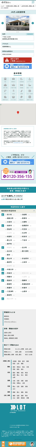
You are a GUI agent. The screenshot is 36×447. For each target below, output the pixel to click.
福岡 (14, 395)
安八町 (11, 215)
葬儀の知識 (7, 349)
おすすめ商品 (29, 352)
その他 (30, 354)
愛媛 (14, 392)
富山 (18, 375)
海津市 (11, 226)
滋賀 (26, 380)
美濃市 (11, 288)
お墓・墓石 (18, 354)
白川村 (11, 251)
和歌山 (19, 383)
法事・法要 (18, 352)
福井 (26, 375)
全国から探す (7, 332)
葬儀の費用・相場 (9, 354)
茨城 (14, 369)
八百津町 (12, 291)
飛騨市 (11, 277)
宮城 (27, 361)
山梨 (14, 377)
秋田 (14, 363)
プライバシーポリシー (10, 322)
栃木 (22, 369)
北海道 (14, 361)
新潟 (26, 372)
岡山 (14, 386)
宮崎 (18, 398)
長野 (14, 375)
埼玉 (23, 367)
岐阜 (22, 372)
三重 (23, 383)
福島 (22, 363)
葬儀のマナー (7, 352)
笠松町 (11, 229)
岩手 (23, 361)
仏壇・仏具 (28, 349)
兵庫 (18, 380)
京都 (22, 380)
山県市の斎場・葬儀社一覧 (27, 6)
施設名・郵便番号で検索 (11, 338)
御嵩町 (11, 284)
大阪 (14, 380)
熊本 (26, 395)
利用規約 (6, 319)
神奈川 (19, 367)
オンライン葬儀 (19, 349)
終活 (26, 354)
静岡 (18, 372)
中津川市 (12, 269)
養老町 (11, 295)
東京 (14, 367)
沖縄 (27, 398)
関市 (10, 255)
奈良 (14, 383)
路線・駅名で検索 (9, 335)
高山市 (11, 258)
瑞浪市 (11, 280)
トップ (2, 6)
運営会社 (6, 316)
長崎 (22, 395)
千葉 (27, 367)
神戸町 (11, 244)
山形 (18, 363)
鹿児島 (23, 398)
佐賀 (18, 395)
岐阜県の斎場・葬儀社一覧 (12, 6)
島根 (22, 386)
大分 (14, 398)
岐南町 (11, 237)
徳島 (22, 392)
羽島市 (11, 273)
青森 (19, 361)
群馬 (18, 369)
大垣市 (11, 222)
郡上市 (11, 240)
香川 (18, 392)
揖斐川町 (12, 218)
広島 (18, 386)
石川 (22, 375)
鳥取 (26, 386)
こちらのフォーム (18, 142)
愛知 (14, 372)
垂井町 (11, 262)
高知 (26, 392)
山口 (14, 388)
